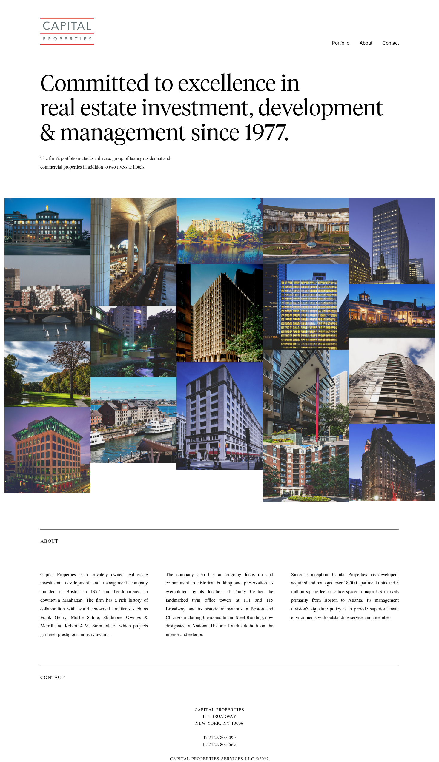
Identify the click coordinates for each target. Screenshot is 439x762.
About (366, 43)
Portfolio (340, 43)
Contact (390, 43)
